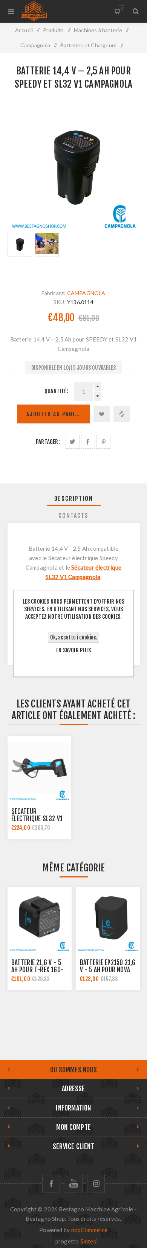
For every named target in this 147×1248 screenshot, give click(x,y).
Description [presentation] (73, 498)
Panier (121, 8)
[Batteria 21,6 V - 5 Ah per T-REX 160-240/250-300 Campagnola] (40, 919)
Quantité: (56, 391)
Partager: (48, 441)
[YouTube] (74, 1183)
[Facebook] (51, 1183)
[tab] (74, 498)
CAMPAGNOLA (86, 293)
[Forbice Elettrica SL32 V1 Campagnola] (39, 768)
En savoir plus (73, 650)
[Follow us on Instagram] (96, 1183)
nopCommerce (89, 1229)
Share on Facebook (88, 442)
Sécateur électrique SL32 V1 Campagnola (37, 819)
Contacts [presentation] (73, 515)
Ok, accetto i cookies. (73, 637)
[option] (19, 253)
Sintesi (89, 1241)
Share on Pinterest (103, 442)
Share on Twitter (73, 442)
